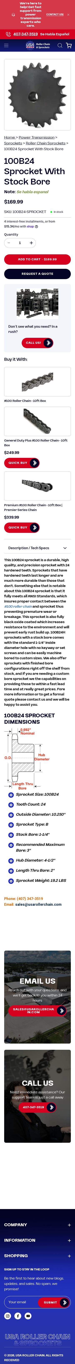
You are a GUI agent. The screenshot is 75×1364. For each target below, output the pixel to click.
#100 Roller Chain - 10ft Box (25, 401)
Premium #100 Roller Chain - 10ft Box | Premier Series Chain (33, 507)
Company (15, 1225)
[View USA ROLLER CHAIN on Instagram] (7, 1316)
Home (10, 137)
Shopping (16, 1256)
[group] (37, 15)
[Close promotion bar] (68, 14)
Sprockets (13, 143)
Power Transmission (36, 137)
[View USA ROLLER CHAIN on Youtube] (28, 1316)
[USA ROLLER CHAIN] (37, 45)
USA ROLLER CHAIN (30, 1355)
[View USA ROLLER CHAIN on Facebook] (17, 1316)
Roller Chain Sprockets (45, 143)
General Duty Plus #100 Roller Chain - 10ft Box (36, 443)
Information (19, 1240)
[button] (59, 45)
